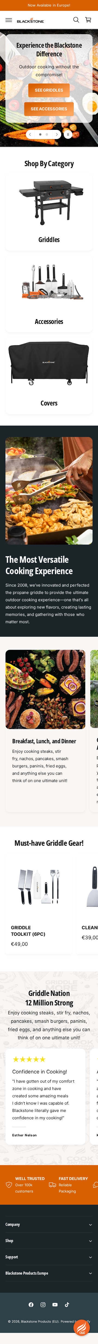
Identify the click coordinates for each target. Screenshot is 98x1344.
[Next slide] (56, 134)
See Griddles (49, 90)
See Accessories (49, 108)
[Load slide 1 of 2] (40, 134)
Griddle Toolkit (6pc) (28, 931)
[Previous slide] (30, 134)
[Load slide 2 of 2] (47, 134)
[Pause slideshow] (68, 134)
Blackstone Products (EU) (39, 1321)
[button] (9, 20)
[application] (82, 1328)
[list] (49, 293)
